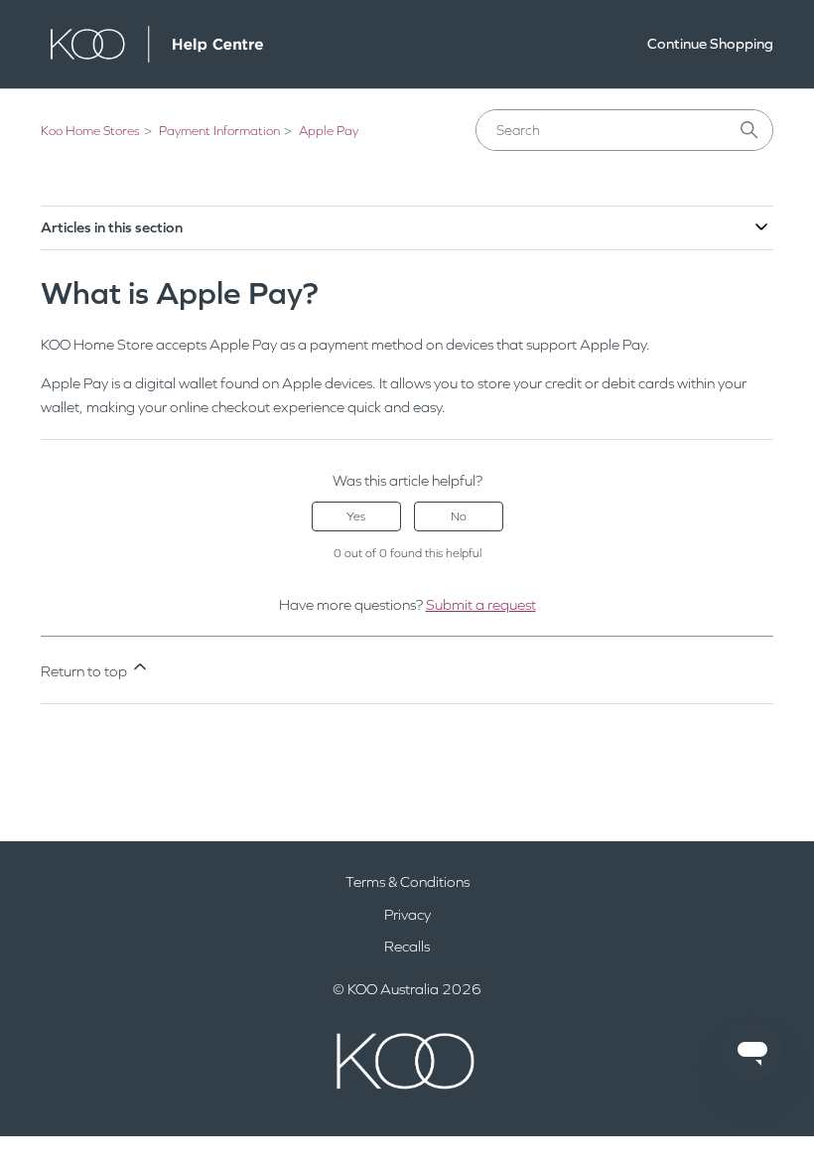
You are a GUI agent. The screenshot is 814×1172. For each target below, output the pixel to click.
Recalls (407, 946)
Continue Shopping (710, 44)
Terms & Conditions (407, 882)
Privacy (407, 915)
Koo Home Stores (90, 131)
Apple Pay (328, 131)
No (459, 516)
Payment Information (219, 131)
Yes (355, 516)
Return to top (85, 671)
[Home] (157, 44)
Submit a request (481, 605)
